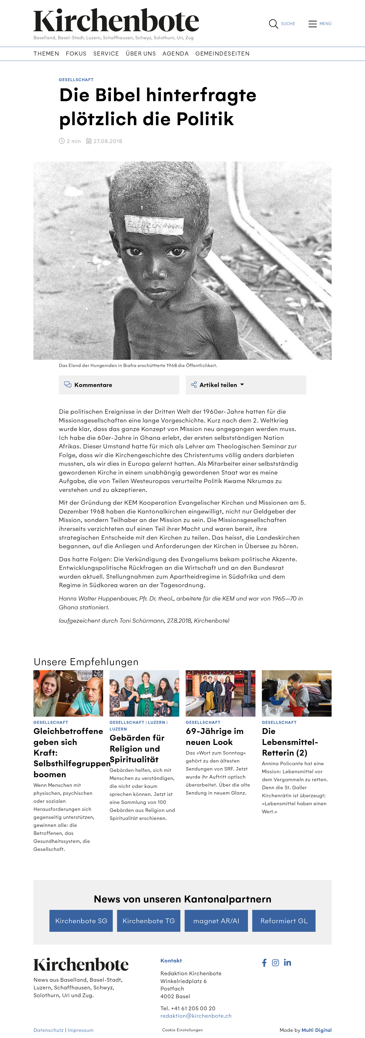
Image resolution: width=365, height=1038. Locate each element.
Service (106, 53)
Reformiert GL (284, 921)
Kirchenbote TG (148, 921)
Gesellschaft (76, 79)
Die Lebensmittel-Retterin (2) (290, 742)
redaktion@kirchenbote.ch (196, 1015)
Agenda (175, 53)
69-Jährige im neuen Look (215, 736)
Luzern (156, 722)
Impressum (81, 1030)
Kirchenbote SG (81, 921)
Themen (46, 53)
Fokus (76, 53)
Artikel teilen (219, 385)
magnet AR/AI (216, 921)
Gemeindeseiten (222, 53)
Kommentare (93, 385)
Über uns (141, 53)
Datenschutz (48, 1030)
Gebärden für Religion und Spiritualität (137, 749)
